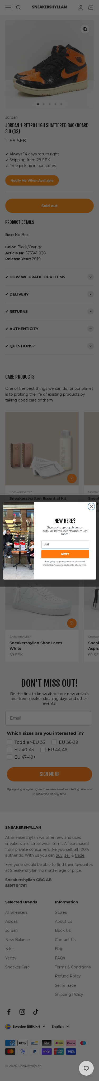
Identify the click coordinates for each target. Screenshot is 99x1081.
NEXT (65, 554)
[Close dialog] (91, 506)
